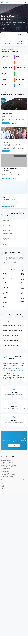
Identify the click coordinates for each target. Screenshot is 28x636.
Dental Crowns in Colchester (7, 462)
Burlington (3, 485)
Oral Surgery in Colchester (6, 463)
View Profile (5, 123)
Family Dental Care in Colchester (8, 474)
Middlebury (3, 488)
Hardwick (3, 486)
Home (2, 8)
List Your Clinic (13, 445)
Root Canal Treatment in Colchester (8, 465)
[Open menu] (25, 2)
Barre (2, 483)
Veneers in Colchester (6, 460)
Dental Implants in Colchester (7, 459)
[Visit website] (16, 123)
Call (13, 123)
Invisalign (5, 297)
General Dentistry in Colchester (7, 476)
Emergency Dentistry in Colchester (8, 466)
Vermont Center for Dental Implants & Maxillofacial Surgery (13, 370)
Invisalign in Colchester (6, 468)
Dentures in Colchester (6, 471)
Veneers (4, 278)
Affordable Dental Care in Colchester (9, 470)
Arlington (3, 481)
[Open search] (22, 2)
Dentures (5, 302)
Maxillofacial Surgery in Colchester (8, 473)
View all (24, 456)
